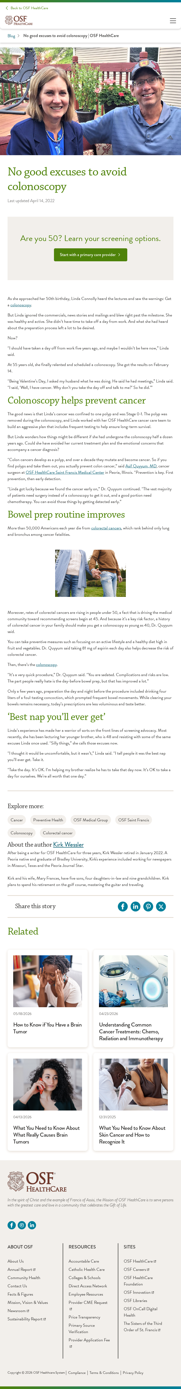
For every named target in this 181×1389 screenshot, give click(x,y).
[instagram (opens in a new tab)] (22, 1225)
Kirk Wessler (68, 844)
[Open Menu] (173, 20)
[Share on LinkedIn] (135, 906)
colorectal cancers (106, 528)
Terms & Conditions (104, 1373)
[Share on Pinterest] (148, 906)
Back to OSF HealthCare (29, 8)
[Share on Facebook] (123, 906)
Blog (11, 36)
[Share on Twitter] (161, 906)
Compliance (77, 1373)
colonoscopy (20, 305)
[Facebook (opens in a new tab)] (12, 1225)
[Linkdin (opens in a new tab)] (32, 1225)
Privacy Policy (133, 1373)
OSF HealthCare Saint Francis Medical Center (65, 472)
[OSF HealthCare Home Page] (19, 20)
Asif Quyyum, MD (140, 466)
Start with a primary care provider (88, 255)
